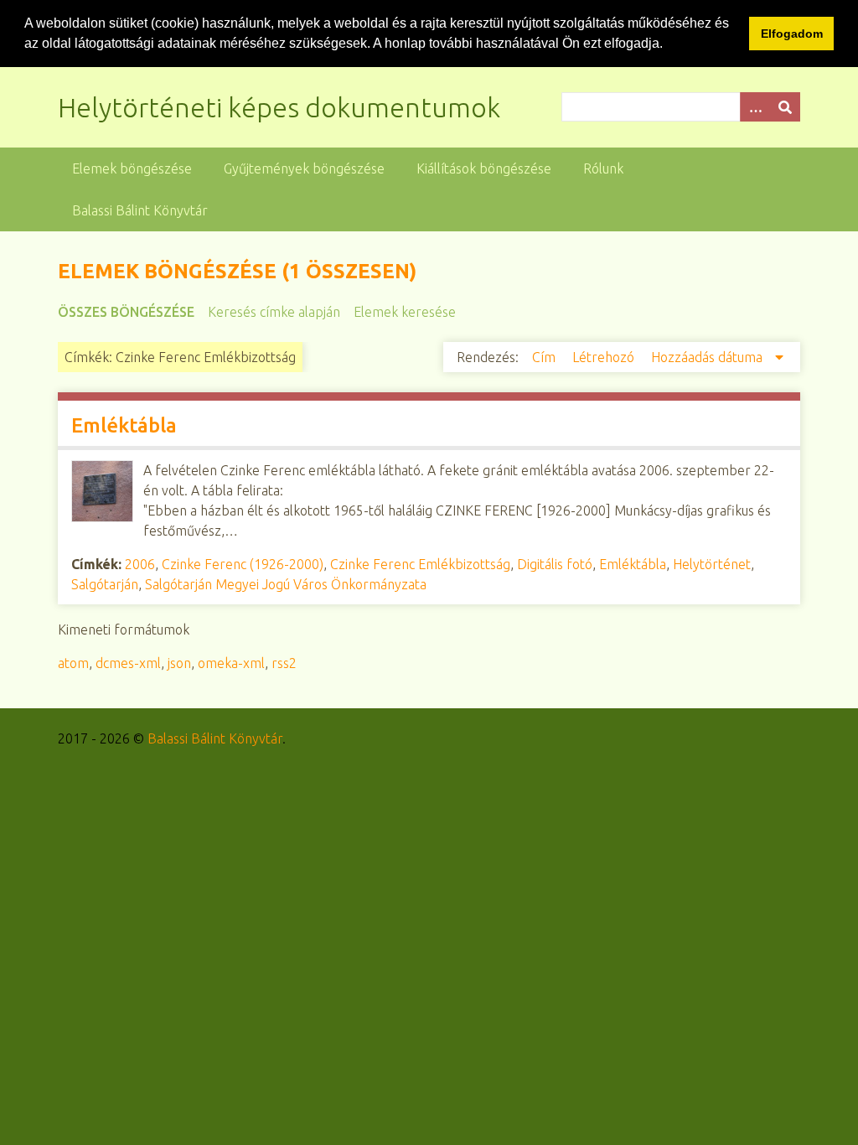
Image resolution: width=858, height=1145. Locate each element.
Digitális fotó (554, 564)
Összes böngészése (126, 311)
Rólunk (603, 168)
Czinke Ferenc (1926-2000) (242, 564)
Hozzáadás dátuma (708, 357)
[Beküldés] (785, 107)
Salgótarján (104, 584)
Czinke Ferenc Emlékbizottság (420, 564)
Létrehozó (605, 357)
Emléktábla (124, 425)
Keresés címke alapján (274, 311)
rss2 (284, 663)
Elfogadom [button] (792, 33)
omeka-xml (231, 663)
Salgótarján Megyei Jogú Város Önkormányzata (285, 584)
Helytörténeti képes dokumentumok (279, 107)
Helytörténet (712, 564)
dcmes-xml (128, 663)
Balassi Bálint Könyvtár (140, 210)
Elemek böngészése (132, 168)
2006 (140, 564)
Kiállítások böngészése (483, 168)
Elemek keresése (405, 311)
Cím (545, 357)
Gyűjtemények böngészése (304, 168)
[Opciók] (755, 107)
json (179, 663)
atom (73, 663)
